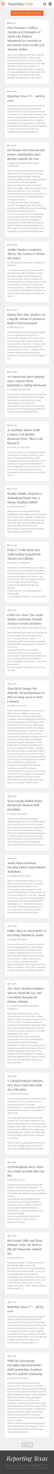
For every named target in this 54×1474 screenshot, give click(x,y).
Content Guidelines (30, 1465)
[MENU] (50, 4)
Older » (27, 1445)
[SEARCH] (44, 4)
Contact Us (12, 1465)
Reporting (20, 3)
